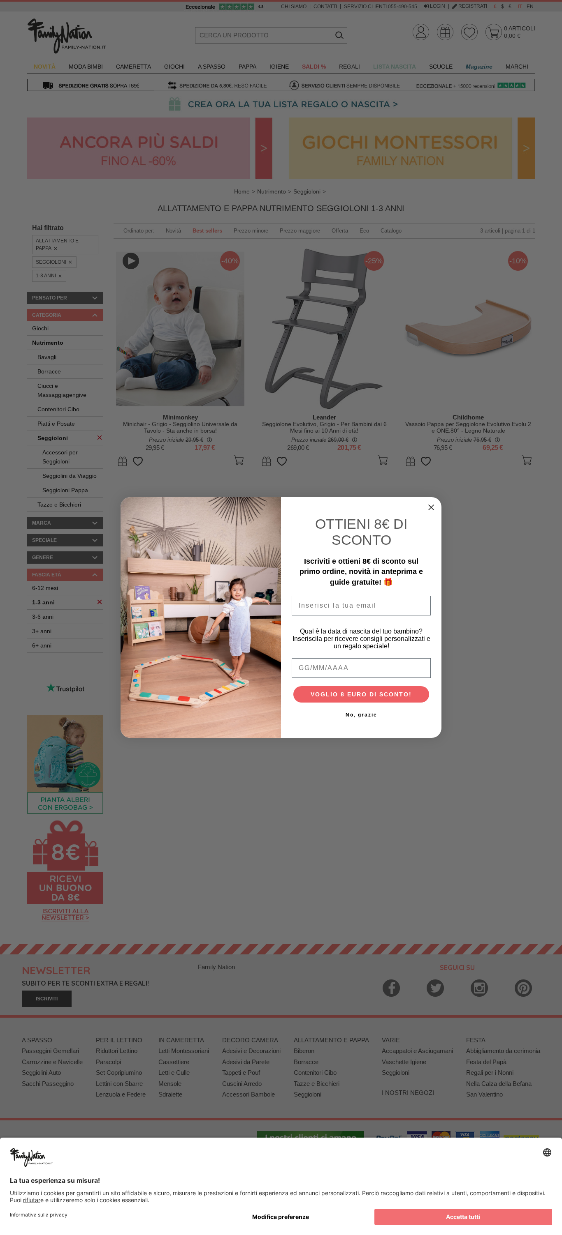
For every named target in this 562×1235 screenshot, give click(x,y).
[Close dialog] (431, 507)
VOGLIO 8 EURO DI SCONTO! (361, 694)
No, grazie (361, 715)
